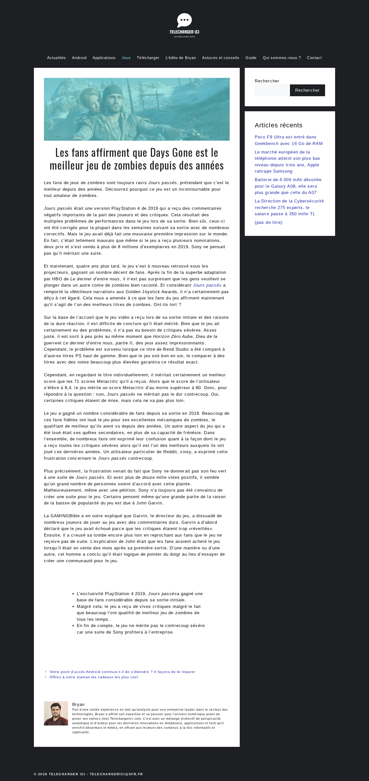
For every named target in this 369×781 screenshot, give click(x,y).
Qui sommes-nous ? (282, 58)
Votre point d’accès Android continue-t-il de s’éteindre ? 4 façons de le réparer (122, 672)
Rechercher (267, 81)
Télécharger (148, 58)
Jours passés (207, 285)
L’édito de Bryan (181, 58)
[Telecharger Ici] (184, 26)
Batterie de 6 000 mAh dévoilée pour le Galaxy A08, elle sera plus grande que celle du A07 (288, 186)
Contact (314, 58)
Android (79, 58)
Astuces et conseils (220, 58)
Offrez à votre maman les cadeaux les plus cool (94, 677)
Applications (104, 58)
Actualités (56, 58)
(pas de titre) (269, 222)
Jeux (126, 58)
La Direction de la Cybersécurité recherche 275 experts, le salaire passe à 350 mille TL (289, 207)
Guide (251, 58)
